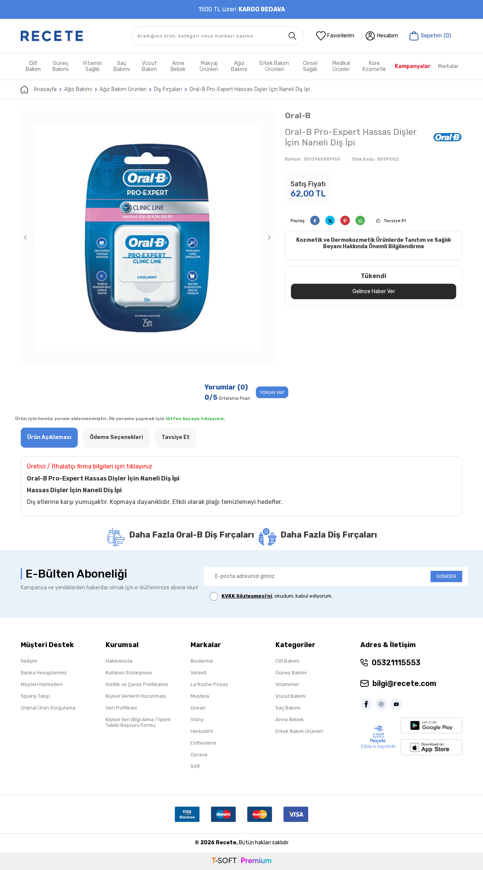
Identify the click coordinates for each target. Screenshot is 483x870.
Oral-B (298, 115)
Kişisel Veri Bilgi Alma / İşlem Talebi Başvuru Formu (138, 722)
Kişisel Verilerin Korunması (136, 696)
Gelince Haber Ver (373, 291)
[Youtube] (398, 704)
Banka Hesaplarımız (44, 672)
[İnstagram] (383, 704)
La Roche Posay (209, 684)
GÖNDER (446, 576)
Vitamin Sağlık (92, 66)
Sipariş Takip (35, 696)
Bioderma (202, 661)
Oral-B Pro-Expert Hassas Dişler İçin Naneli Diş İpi (249, 89)
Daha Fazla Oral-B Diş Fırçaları (191, 535)
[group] (147, 237)
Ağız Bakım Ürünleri (123, 89)
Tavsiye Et (395, 220)
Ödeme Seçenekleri (116, 437)
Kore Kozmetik (374, 66)
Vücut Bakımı (290, 696)
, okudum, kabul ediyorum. (277, 596)
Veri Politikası (121, 708)
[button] (25, 237)
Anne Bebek (178, 66)
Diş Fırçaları (168, 89)
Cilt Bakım (33, 66)
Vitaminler (287, 684)
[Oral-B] (447, 138)
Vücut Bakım (149, 66)
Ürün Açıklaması (49, 437)
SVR (195, 766)
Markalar (448, 66)
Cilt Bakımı (287, 661)
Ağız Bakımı (239, 66)
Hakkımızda (119, 661)
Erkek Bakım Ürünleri (274, 66)
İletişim (29, 661)
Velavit (198, 672)
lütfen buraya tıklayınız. (195, 418)
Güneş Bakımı (60, 66)
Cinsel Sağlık (310, 66)
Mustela (200, 696)
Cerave (199, 754)
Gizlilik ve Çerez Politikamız (137, 684)
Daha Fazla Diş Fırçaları (328, 535)
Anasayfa (45, 89)
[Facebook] (367, 704)
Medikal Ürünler (341, 66)
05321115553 (396, 662)
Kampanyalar (413, 66)
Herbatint (202, 731)
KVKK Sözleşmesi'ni (247, 596)
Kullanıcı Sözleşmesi (129, 672)
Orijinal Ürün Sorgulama (48, 708)
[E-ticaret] (241, 861)
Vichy (197, 719)
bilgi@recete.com (404, 683)
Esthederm (203, 743)
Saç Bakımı (122, 66)
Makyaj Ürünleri (209, 66)
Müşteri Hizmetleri (42, 684)
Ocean (198, 708)
